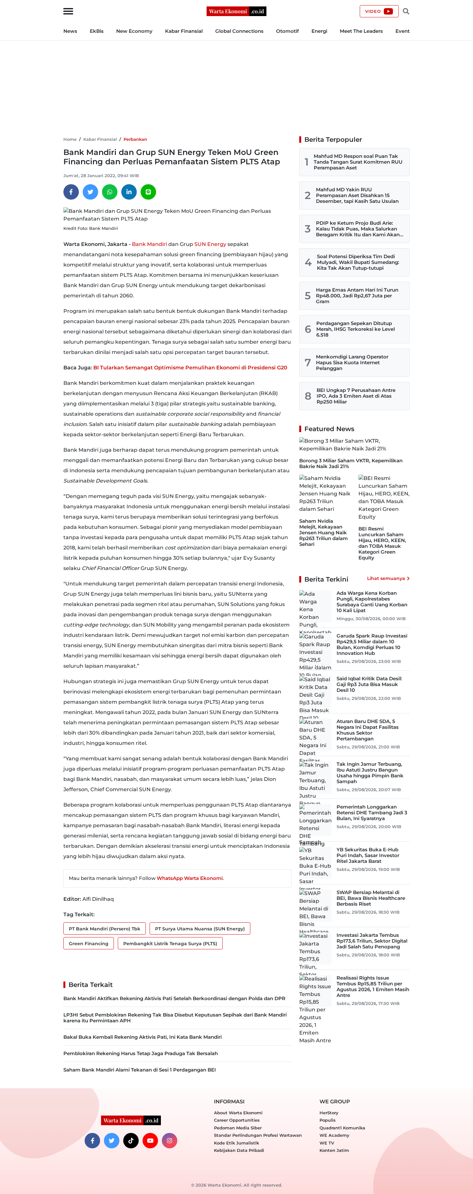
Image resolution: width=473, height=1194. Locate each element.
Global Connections (239, 31)
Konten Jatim (334, 1150)
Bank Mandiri (149, 244)
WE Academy (334, 1135)
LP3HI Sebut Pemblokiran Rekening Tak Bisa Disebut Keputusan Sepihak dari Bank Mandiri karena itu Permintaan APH (175, 1018)
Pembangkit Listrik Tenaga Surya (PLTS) (170, 943)
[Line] (148, 192)
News (70, 31)
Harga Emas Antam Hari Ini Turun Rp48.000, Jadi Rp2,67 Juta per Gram (357, 295)
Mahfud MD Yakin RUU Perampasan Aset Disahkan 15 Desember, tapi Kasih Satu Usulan (357, 195)
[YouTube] (150, 1140)
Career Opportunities (237, 1120)
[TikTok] (131, 1140)
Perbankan (135, 139)
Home (70, 139)
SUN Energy (210, 244)
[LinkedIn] (129, 192)
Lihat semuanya (386, 578)
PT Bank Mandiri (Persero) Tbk (104, 929)
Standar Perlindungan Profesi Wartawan (258, 1135)
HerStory (329, 1112)
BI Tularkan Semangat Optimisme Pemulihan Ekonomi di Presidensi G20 (190, 368)
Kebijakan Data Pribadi (239, 1150)
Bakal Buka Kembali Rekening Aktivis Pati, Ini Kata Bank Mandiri (142, 1037)
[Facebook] (71, 192)
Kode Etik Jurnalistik (236, 1142)
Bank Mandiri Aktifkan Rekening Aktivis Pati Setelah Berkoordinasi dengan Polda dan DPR (174, 998)
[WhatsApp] (109, 192)
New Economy (134, 31)
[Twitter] (90, 192)
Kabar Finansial (184, 31)
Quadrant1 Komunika (342, 1127)
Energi (319, 31)
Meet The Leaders (361, 31)
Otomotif (287, 31)
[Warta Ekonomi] (236, 11)
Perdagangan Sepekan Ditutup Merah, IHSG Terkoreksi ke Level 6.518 (355, 329)
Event (402, 31)
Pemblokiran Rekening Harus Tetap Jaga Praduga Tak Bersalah (140, 1053)
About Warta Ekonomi (238, 1112)
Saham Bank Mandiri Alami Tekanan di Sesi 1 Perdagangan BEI (139, 1070)
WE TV (327, 1142)
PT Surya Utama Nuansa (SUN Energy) (200, 929)
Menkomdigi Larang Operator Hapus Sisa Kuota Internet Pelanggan (352, 362)
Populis (328, 1120)
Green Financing (88, 943)
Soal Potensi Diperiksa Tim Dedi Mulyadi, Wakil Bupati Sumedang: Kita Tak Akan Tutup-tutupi (358, 262)
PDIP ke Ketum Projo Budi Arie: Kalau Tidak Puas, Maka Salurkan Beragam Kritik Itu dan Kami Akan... (359, 229)
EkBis (97, 31)
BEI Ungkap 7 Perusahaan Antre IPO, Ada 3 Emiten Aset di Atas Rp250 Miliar (356, 396)
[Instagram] (169, 1140)
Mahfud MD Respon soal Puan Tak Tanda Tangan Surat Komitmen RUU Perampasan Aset (358, 162)
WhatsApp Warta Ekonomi (190, 878)
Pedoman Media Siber (238, 1127)
